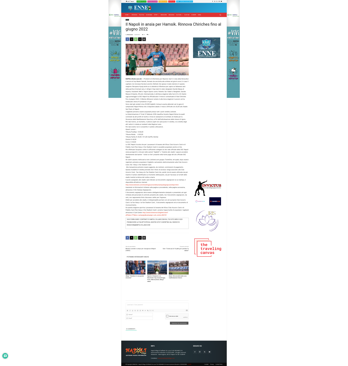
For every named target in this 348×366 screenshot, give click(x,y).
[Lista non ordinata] (140, 310)
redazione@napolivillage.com (166, 358)
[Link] (148, 310)
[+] (153, 310)
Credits (189, 364)
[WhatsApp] (136, 39)
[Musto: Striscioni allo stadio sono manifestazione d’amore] (179, 267)
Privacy (212, 364)
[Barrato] (135, 310)
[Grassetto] (127, 310)
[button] (220, 15)
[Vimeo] (219, 1)
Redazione (130, 34)
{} (150, 310)
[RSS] (204, 352)
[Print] (144, 39)
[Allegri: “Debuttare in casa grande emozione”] (135, 267)
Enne (127, 19)
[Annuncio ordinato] (137, 310)
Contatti (206, 364)
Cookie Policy (219, 364)
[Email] (140, 39)
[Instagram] (215, 1)
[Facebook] (213, 1)
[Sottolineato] (132, 310)
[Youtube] (221, 1)
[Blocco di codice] (145, 310)
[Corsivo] (130, 310)
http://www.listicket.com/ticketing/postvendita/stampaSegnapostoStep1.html (152, 185)
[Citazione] (142, 310)
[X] (217, 1)
